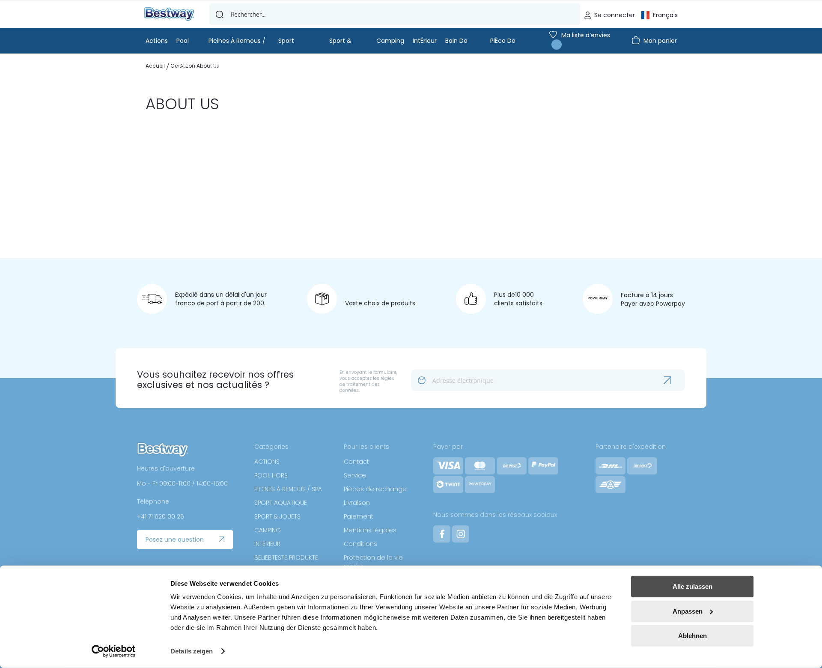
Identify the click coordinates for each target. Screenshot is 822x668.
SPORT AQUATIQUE (280, 502)
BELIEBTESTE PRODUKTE (286, 557)
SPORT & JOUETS (277, 516)
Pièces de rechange (375, 489)
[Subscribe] (674, 380)
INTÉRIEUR (267, 544)
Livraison (357, 502)
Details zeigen (191, 651)
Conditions (360, 544)
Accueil (156, 65)
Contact (356, 461)
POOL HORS (271, 475)
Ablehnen (692, 635)
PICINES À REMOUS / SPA (288, 489)
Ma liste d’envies (585, 35)
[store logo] (169, 14)
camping (390, 40)
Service (355, 475)
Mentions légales (370, 530)
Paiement (358, 516)
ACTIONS (267, 461)
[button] (659, 14)
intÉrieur (425, 40)
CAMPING (267, 530)
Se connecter (614, 15)
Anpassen (688, 610)
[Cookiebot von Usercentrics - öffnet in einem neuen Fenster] (113, 651)
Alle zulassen (692, 586)
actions (157, 40)
